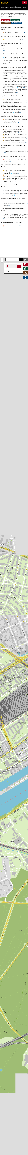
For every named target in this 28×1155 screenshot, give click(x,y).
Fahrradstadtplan (7, 22)
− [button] (2, 261)
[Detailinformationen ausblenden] (19, 266)
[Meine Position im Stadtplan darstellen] (25, 259)
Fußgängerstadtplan (17, 22)
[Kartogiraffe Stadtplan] (24, 2)
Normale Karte (6, 20)
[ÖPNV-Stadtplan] (25, 268)
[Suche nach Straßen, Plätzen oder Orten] (21, 259)
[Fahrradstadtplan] (25, 272)
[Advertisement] (14, 242)
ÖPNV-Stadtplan (16, 20)
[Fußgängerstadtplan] (25, 277)
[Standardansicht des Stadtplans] (25, 264)
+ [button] (2, 259)
